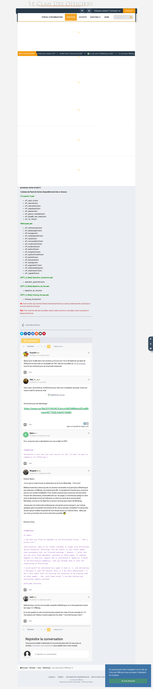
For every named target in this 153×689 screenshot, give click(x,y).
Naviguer (71, 17)
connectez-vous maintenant (42, 646)
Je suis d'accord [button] (128, 681)
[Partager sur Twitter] (21, 333)
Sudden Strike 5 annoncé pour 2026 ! (56, 53)
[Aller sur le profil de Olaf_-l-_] (26, 381)
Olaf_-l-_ (33, 380)
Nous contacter (98, 677)
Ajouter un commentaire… (47, 654)
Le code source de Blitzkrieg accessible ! (87, 53)
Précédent (30, 346)
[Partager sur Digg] (29, 333)
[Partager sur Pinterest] (44, 333)
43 (39, 380)
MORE (106, 17)
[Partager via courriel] (40, 333)
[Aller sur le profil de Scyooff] (26, 354)
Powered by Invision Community (69, 682)
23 (35, 597)
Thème (60, 677)
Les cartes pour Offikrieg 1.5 (112, 53)
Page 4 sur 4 (58, 346)
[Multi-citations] (25, 372)
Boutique (94, 17)
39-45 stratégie (80, 364)
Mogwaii (33, 471)
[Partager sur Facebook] (25, 333)
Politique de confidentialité (77, 677)
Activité (82, 17)
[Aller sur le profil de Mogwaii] (26, 472)
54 (38, 353)
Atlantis (130, 48)
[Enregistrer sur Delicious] (33, 333)
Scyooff (33, 353)
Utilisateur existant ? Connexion (106, 11)
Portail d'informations (52, 17)
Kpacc (69, 426)
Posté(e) (39, 355)
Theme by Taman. (87, 682)
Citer (30, 372)
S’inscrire (129, 11)
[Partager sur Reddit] (36, 333)
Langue (51, 677)
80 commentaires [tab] (31, 341)
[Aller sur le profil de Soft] (26, 598)
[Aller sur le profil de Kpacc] (26, 434)
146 (39, 471)
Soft (31, 597)
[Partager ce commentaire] (88, 353)
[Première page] (23, 346)
